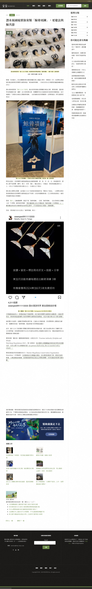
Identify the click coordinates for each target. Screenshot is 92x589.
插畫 (44, 5)
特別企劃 (75, 35)
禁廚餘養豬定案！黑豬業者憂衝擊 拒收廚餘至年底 (79, 115)
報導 (28, 5)
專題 (33, 5)
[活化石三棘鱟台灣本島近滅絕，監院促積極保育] (20, 476)
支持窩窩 (60, 5)
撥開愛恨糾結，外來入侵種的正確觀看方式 (79, 71)
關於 (41, 568)
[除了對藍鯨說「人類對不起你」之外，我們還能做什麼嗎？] (50, 476)
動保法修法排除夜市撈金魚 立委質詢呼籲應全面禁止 (79, 86)
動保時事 (75, 16)
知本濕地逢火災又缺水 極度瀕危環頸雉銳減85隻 (24, 507)
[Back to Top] (87, 584)
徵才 (50, 568)
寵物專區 (75, 22)
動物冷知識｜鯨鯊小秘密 (44, 455)
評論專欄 (75, 27)
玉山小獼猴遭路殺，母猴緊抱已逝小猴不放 (79, 94)
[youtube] (16, 550)
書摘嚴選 (75, 30)
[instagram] (18, 550)
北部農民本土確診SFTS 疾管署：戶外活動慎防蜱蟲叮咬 (26, 512)
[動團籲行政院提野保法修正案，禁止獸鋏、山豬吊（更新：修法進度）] (50, 463)
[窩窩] (8, 6)
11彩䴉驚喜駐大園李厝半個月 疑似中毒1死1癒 (23, 504)
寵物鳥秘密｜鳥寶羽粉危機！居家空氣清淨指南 (79, 55)
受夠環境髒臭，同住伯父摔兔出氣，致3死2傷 (79, 100)
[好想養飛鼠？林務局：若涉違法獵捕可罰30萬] (20, 450)
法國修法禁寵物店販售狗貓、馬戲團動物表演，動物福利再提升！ (79, 107)
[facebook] (13, 550)
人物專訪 (75, 24)
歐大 (11, 201)
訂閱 (46, 547)
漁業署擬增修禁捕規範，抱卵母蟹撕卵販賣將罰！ (79, 78)
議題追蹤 (75, 19)
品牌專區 (75, 32)
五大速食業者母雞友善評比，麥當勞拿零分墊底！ (79, 63)
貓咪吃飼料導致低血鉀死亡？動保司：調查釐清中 (79, 46)
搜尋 (85, 5)
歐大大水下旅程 (23, 89)
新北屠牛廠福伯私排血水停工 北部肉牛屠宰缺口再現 (25, 514)
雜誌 (39, 5)
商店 (55, 568)
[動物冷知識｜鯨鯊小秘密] (50, 450)
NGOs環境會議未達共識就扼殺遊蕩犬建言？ (23, 509)
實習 (46, 568)
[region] (35, 429)
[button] (79, 17)
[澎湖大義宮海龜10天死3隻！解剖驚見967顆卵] (20, 463)
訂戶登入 (89, 1)
